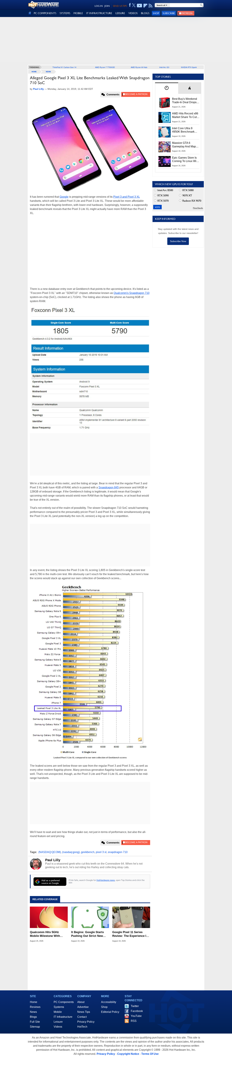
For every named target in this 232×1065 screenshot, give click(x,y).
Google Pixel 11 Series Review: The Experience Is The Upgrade (130, 934)
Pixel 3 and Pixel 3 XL (126, 196)
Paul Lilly (52, 860)
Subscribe (169, 13)
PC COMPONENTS (45, 13)
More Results (198, 208)
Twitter (135, 1006)
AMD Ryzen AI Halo (139, 67)
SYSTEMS (65, 13)
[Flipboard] (145, 5)
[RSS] (151, 5)
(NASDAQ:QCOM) (49, 852)
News (48, 72)
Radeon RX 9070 (191, 200)
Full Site (35, 1021)
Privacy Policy (85, 1021)
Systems (59, 1007)
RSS (134, 1020)
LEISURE (120, 13)
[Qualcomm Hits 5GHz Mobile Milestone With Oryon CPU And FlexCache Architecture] (49, 917)
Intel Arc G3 (164, 67)
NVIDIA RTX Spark (189, 67)
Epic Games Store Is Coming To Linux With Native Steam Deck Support (185, 159)
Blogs (33, 1016)
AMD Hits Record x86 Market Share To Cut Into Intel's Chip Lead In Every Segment (185, 115)
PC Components (64, 1002)
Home (33, 1002)
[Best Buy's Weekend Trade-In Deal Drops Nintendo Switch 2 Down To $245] (164, 102)
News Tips (83, 1011)
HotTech (82, 1026)
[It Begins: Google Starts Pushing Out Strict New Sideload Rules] (90, 917)
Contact (82, 1016)
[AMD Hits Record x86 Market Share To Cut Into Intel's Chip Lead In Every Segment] (164, 117)
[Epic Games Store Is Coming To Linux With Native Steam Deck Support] (164, 161)
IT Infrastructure (63, 1016)
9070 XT (187, 195)
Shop (156, 13)
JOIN (107, 6)
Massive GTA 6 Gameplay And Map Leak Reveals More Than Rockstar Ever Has (184, 144)
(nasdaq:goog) (71, 852)
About (80, 1002)
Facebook (137, 1011)
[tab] (166, 88)
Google (64, 196)
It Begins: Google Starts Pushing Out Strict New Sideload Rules (87, 934)
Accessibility (108, 1002)
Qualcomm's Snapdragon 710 (131, 293)
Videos (58, 1026)
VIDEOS (133, 13)
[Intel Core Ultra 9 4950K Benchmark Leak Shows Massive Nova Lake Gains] (164, 132)
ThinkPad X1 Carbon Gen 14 (64, 67)
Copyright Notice (128, 1053)
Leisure (58, 1021)
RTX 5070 (163, 200)
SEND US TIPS (120, 6)
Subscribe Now (178, 241)
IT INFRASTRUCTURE (99, 13)
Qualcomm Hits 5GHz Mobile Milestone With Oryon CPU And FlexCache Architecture (48, 934)
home (34, 72)
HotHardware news (105, 880)
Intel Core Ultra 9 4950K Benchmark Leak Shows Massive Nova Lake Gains (185, 130)
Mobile (58, 1011)
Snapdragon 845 (109, 487)
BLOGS (145, 13)
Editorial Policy (110, 1011)
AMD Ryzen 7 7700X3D (105, 67)
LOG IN (99, 6)
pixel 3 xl (101, 852)
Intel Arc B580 (165, 190)
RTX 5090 (163, 195)
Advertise (83, 1007)
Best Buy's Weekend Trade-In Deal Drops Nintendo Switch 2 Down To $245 (184, 100)
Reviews (35, 1007)
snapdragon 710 (118, 852)
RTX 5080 (188, 190)
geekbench (87, 852)
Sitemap (35, 1026)
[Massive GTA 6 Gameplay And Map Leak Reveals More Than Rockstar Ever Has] (164, 146)
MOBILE (78, 13)
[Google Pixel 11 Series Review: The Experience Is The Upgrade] (131, 917)
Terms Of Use (150, 1053)
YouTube (136, 1016)
